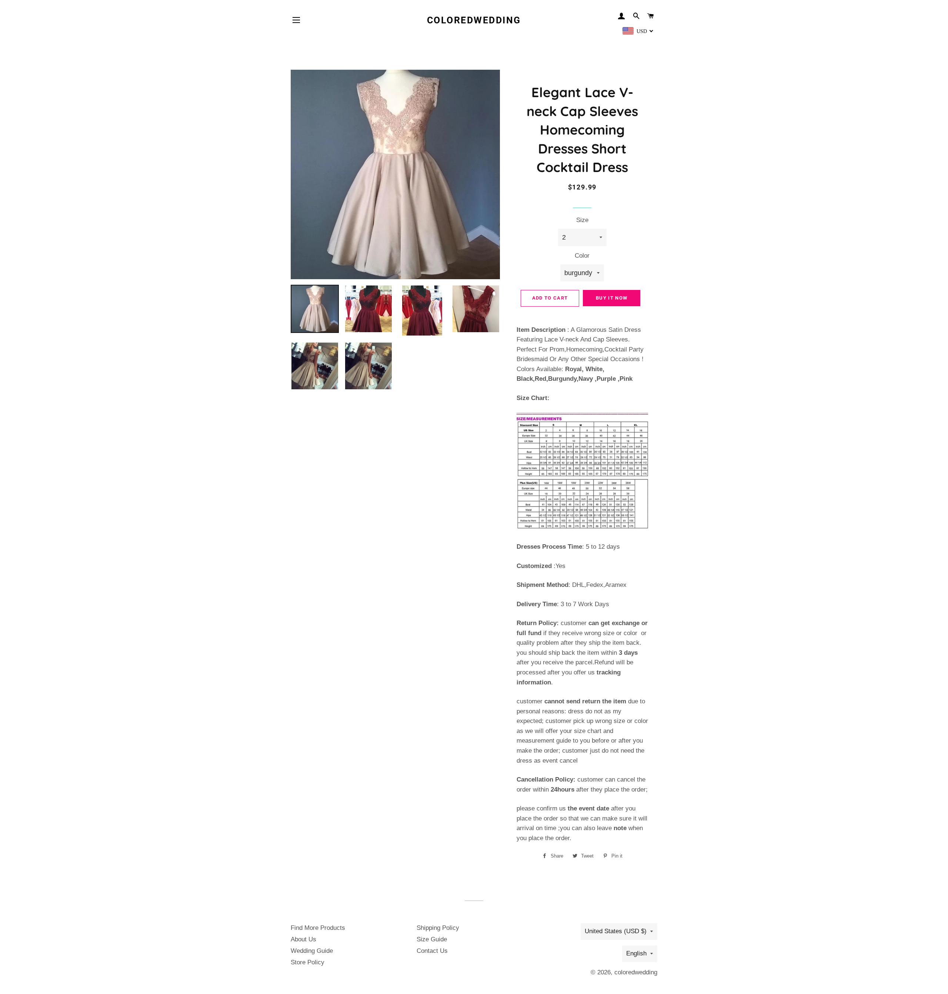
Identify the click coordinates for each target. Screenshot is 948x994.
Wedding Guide (312, 950)
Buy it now (611, 298)
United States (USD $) (616, 931)
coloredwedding (474, 20)
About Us (303, 939)
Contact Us (432, 950)
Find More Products (318, 927)
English (636, 953)
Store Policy (307, 962)
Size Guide (432, 939)
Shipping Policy (438, 927)
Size (582, 220)
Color (582, 255)
